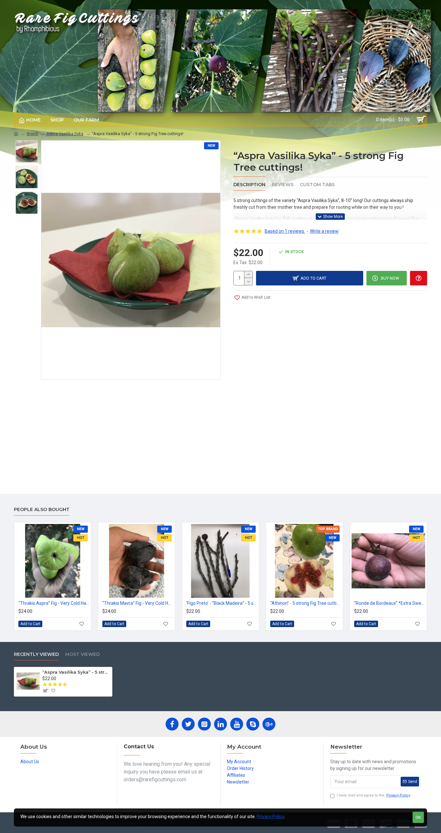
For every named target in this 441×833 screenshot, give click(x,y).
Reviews (282, 184)
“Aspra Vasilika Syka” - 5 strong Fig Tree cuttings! (76, 672)
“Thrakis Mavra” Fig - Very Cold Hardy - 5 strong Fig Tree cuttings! (137, 603)
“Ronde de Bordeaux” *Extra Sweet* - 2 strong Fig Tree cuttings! (389, 603)
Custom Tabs (317, 184)
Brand (32, 133)
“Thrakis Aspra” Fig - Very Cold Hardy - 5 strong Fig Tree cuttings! (53, 603)
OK (418, 817)
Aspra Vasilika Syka (64, 133)
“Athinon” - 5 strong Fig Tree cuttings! (305, 603)
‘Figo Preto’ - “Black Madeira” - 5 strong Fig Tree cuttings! (221, 603)
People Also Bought (41, 509)
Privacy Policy (270, 816)
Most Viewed (82, 654)
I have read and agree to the (373, 795)
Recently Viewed (36, 654)
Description (249, 184)
